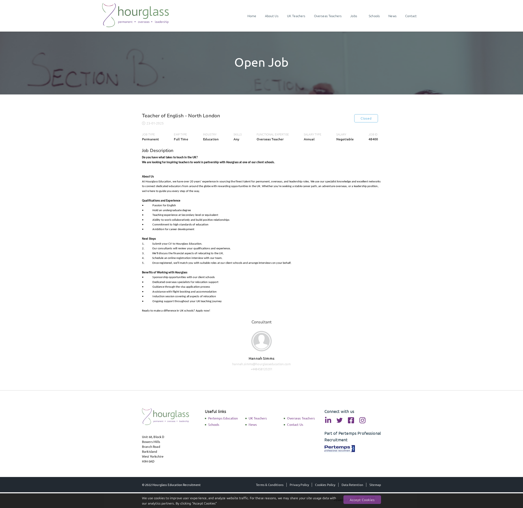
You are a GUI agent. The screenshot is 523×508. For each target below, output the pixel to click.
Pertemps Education (223, 418)
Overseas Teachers (301, 418)
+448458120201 (261, 369)
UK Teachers (258, 418)
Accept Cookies (362, 499)
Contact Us (295, 424)
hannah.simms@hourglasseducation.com (261, 364)
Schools (213, 424)
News (253, 424)
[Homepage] (135, 25)
